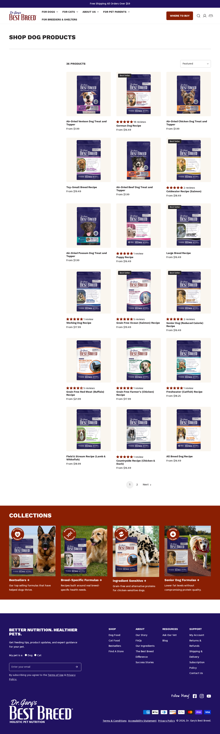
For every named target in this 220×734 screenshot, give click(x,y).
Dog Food (114, 635)
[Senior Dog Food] (187, 551)
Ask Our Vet (169, 635)
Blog (165, 640)
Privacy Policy (166, 721)
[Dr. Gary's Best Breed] (23, 15)
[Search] (198, 15)
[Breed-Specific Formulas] (84, 551)
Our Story (141, 635)
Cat (39, 655)
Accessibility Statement (142, 721)
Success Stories (145, 662)
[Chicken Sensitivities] (136, 551)
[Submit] (76, 667)
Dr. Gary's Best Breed (198, 721)
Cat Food (114, 640)
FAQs (139, 640)
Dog (30, 655)
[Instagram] (202, 696)
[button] (211, 16)
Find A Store (116, 651)
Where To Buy (180, 15)
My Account (196, 635)
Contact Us (196, 673)
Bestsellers (115, 646)
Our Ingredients (145, 646)
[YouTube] (209, 696)
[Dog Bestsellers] (32, 551)
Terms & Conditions (114, 721)
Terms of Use (55, 675)
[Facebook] (195, 696)
